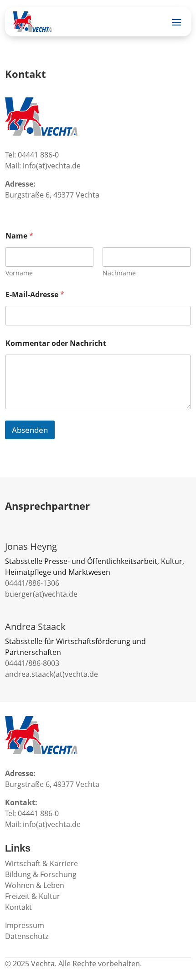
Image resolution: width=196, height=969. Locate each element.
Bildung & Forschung (41, 874)
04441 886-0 (38, 155)
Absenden (30, 430)
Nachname (119, 273)
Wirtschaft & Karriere (41, 863)
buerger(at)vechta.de (41, 594)
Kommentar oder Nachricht (55, 343)
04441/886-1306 (32, 583)
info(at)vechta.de (52, 166)
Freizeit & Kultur (32, 896)
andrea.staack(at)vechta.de (51, 674)
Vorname (19, 273)
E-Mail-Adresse (34, 294)
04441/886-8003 (32, 663)
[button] (16, 952)
